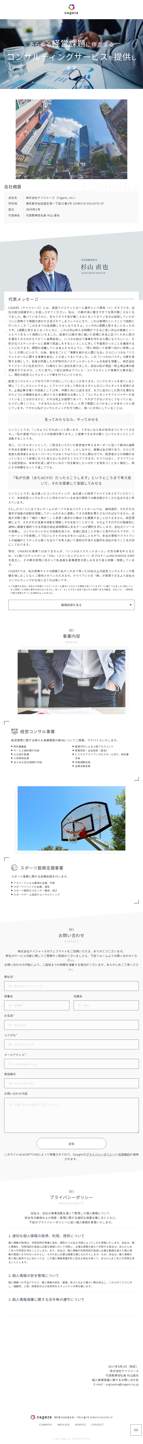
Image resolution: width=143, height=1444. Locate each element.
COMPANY (45, 1424)
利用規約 (124, 1154)
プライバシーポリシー (100, 1154)
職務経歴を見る (71, 605)
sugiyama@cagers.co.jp (122, 1384)
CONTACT (97, 1424)
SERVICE (80, 1424)
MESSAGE (63, 1424)
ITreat (87, 1439)
